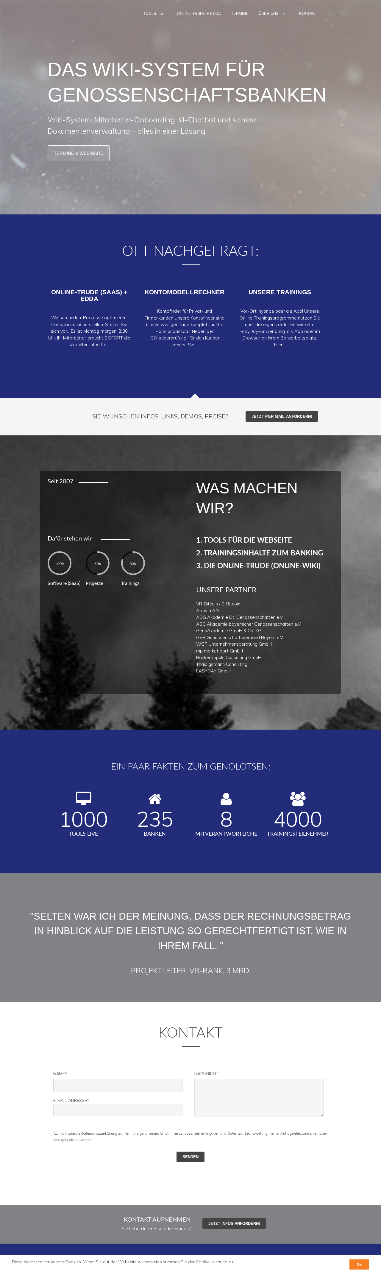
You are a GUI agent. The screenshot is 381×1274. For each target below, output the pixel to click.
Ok (359, 1264)
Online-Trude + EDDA (199, 13)
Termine (240, 13)
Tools (153, 13)
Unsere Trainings (280, 292)
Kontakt (308, 13)
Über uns (272, 13)
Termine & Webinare (78, 153)
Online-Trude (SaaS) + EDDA (89, 295)
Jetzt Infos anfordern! (234, 1223)
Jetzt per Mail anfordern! (282, 416)
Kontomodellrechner (185, 292)
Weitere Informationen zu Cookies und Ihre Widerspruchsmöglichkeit (76, 1266)
